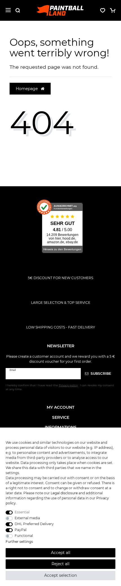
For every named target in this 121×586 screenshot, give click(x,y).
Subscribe (100, 373)
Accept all (60, 552)
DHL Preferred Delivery (34, 524)
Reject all (60, 563)
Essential (22, 512)
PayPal (20, 530)
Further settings (19, 541)
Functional (24, 536)
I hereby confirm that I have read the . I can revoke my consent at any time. (60, 387)
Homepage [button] (27, 88)
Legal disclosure (64, 493)
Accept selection (60, 575)
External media (27, 518)
